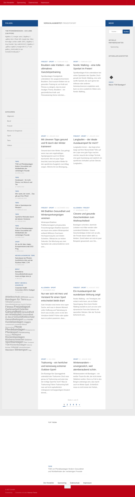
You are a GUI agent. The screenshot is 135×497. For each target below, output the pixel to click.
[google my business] (27, 23)
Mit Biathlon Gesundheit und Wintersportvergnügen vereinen (55, 214)
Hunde (30, 319)
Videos (9, 145)
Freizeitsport (22, 306)
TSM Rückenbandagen (15, 345)
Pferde (18, 326)
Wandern (9, 350)
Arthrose (24, 297)
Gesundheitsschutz (24, 316)
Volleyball (14, 347)
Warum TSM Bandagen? (117, 85)
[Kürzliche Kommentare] (23, 156)
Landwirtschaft (9, 324)
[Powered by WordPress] (13, 492)
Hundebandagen (14, 322)
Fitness (9, 306)
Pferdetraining (24, 332)
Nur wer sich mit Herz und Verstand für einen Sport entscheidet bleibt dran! (54, 297)
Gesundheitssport (14, 319)
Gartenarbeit (12, 309)
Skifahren (28, 340)
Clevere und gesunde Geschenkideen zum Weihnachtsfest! (84, 217)
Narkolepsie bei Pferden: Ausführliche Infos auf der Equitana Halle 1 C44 (24, 260)
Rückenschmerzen (14, 339)
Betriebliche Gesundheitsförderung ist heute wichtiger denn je (23, 274)
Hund (25, 319)
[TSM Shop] (30, 23)
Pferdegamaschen (30, 330)
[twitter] (23, 23)
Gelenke (23, 309)
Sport (51, 61)
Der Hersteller (9, 2)
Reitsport (16, 334)
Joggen (27, 322)
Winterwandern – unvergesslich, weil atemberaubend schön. (85, 366)
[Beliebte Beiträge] (16, 156)
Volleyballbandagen (24, 347)
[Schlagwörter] (31, 156)
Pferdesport (11, 332)
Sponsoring (21, 2)
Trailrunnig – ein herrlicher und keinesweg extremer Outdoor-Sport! (54, 366)
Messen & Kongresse (14, 131)
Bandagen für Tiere (15, 299)
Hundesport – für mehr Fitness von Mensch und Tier (23, 182)
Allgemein (77, 208)
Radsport (8, 335)
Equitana (28, 304)
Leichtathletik (18, 324)
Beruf (9, 121)
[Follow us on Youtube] (33, 23)
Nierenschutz (9, 327)
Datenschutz (33, 2)
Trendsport (31, 342)
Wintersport (21, 349)
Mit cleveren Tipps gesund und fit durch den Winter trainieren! (54, 143)
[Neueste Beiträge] (9, 156)
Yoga (29, 350)
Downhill (23, 304)
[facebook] (20, 23)
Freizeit (44, 61)
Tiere (9, 140)
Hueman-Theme (32, 492)
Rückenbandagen (15, 337)
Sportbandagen (14, 342)
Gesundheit (13, 311)
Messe (24, 324)
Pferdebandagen (15, 329)
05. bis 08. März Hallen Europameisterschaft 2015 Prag (24, 246)
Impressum (45, 2)
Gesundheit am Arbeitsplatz (19, 313)
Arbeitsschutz (12, 296)
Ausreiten (31, 297)
